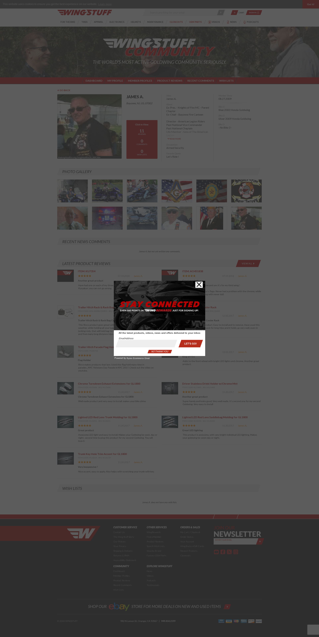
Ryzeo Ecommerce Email (138, 358)
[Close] (199, 285)
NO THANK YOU (160, 351)
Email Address (126, 338)
